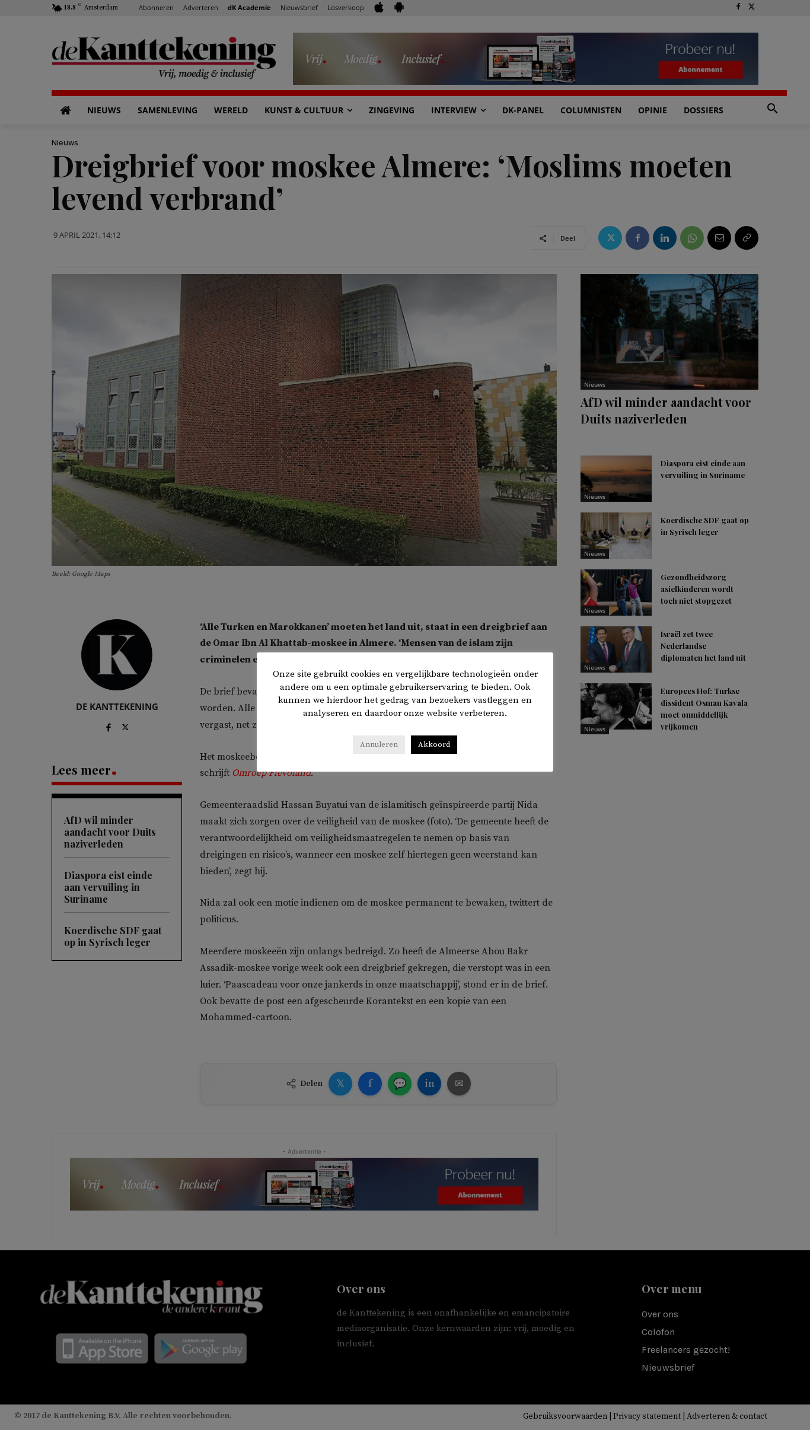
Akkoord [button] (434, 744)
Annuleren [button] (379, 744)
